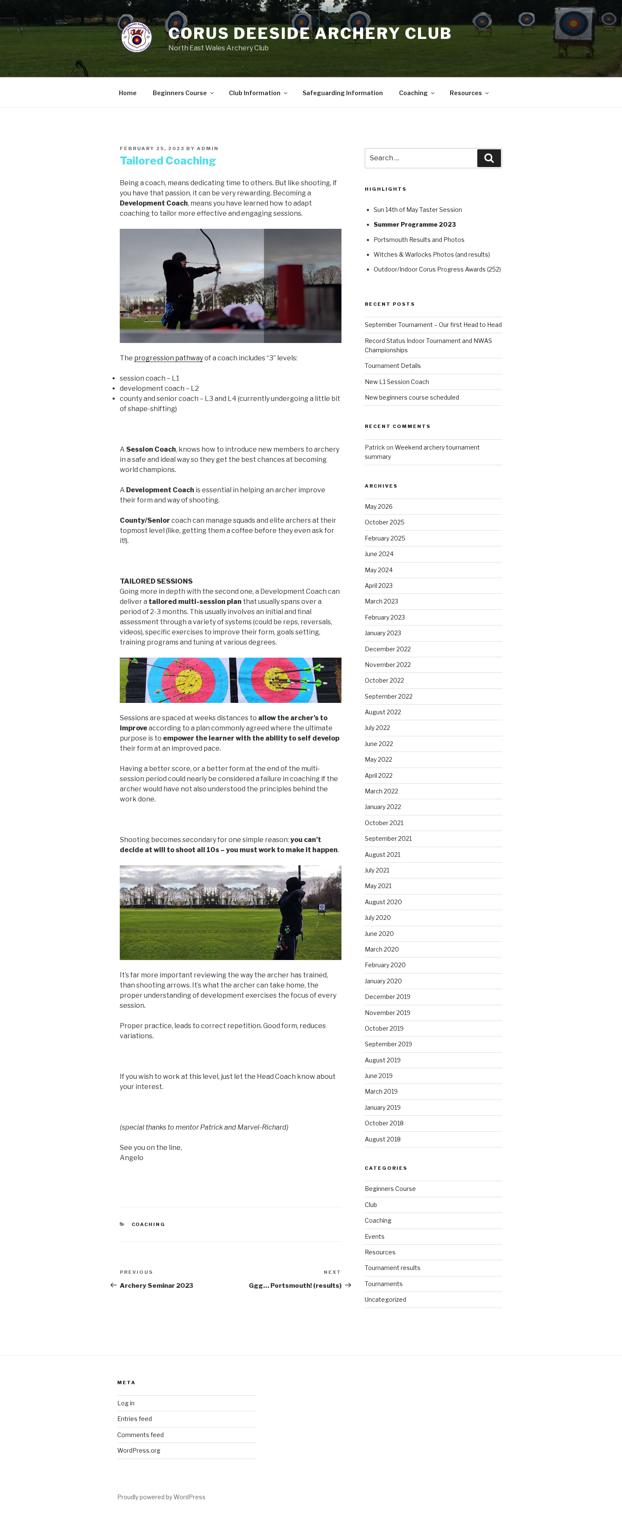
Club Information (255, 92)
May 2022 (378, 759)
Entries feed (134, 1418)
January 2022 (383, 806)
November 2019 (387, 1012)
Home (128, 92)
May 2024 (379, 569)
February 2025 (385, 538)
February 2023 (385, 617)
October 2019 (384, 1028)
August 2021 (382, 854)
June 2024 (379, 553)
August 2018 (383, 1139)
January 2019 (383, 1107)
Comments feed (140, 1434)
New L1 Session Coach (397, 381)
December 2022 (388, 649)
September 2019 (388, 1044)
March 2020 (382, 949)
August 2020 (383, 901)
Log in (126, 1403)
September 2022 (389, 696)
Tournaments (384, 1283)
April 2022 (379, 775)
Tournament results (393, 1267)
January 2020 (383, 981)
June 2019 (379, 1075)
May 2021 (378, 885)
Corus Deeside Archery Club (310, 33)
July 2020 (378, 917)
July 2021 (377, 870)
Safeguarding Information (343, 92)
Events (375, 1236)
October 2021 (384, 822)
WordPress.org (138, 1450)
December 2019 (387, 996)
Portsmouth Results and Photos (419, 239)
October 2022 (384, 680)
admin (208, 148)
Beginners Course (180, 92)
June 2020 (379, 933)
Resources (466, 92)
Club (371, 1204)
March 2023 (381, 601)
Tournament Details (393, 365)
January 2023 (383, 632)
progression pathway (168, 358)
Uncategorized (385, 1299)
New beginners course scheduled (412, 397)
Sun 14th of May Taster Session (418, 209)
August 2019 (383, 1060)
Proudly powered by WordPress (161, 1497)
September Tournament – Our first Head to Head (433, 324)
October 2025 (385, 522)
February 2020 (385, 964)
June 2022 (379, 743)
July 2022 (377, 727)
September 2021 (388, 838)
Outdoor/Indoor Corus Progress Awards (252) (437, 269)
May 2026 (379, 506)
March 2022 (381, 791)
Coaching (413, 92)
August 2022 (383, 712)
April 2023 (379, 585)
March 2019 (381, 1091)
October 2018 (384, 1123)
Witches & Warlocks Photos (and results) (432, 254)
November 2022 (388, 664)
